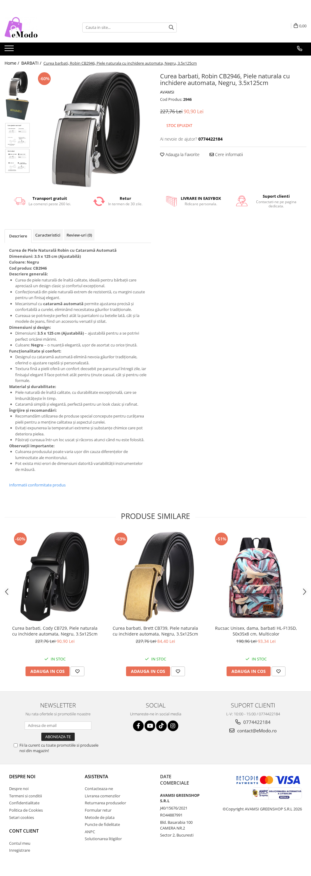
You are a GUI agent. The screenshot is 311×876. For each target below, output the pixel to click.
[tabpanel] (92, 129)
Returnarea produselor (105, 803)
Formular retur (98, 810)
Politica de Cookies (26, 810)
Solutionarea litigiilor (103, 838)
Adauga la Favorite (182, 154)
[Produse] (10, 50)
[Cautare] (171, 27)
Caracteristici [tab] (47, 235)
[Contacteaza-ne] (299, 49)
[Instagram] (173, 726)
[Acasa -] (35, 27)
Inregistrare (19, 850)
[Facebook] (138, 726)
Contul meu (19, 843)
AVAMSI (167, 92)
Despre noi (22, 776)
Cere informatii (228, 154)
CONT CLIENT (24, 831)
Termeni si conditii (25, 796)
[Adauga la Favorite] (77, 671)
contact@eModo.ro (256, 731)
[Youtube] (150, 726)
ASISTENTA (96, 776)
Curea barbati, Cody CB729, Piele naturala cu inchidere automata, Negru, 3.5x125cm (54, 631)
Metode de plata (99, 817)
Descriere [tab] (18, 236)
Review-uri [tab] (79, 235)
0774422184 (256, 722)
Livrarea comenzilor (102, 796)
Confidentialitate (24, 803)
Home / (12, 63)
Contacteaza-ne (99, 788)
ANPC (90, 831)
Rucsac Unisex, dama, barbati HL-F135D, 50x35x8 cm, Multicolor (256, 631)
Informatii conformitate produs (37, 485)
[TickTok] (161, 726)
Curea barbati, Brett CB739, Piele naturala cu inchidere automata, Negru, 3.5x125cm (155, 631)
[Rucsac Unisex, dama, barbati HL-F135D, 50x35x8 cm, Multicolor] (256, 576)
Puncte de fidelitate (102, 824)
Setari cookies (21, 817)
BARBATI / (32, 63)
